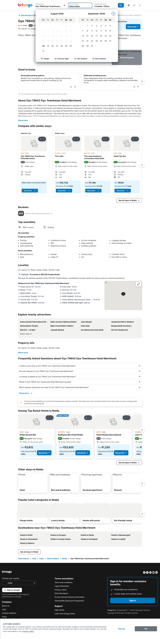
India (41, 558)
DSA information (61, 593)
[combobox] (51, 5)
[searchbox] (51, 6)
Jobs (4, 609)
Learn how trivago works (65, 613)
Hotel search (23, 558)
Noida (64, 558)
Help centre (59, 610)
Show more (23, 120)
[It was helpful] (71, 86)
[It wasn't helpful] (74, 86)
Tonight (46, 59)
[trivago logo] (25, 5)
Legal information (62, 586)
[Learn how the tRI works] (51, 213)
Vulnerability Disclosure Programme (69, 601)
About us (5, 606)
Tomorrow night (63, 59)
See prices (131, 27)
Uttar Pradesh (53, 558)
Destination (40, 4)
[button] (51, 5)
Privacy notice (60, 590)
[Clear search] (64, 5)
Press (4, 617)
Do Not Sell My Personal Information (69, 597)
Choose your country (10, 578)
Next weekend (100, 59)
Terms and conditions (63, 582)
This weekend (82, 59)
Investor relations (9, 613)
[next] (113, 13)
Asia (34, 558)
